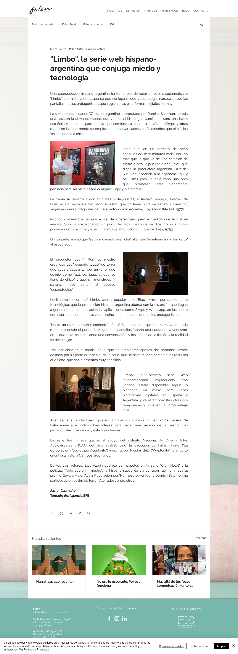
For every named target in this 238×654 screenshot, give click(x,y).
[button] (201, 24)
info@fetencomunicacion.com (51, 612)
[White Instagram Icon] (117, 618)
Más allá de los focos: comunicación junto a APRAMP (174, 583)
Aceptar (221, 646)
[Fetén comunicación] (119, 560)
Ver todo (201, 537)
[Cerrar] (233, 646)
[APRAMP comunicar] (179, 560)
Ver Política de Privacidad (34, 649)
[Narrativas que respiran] (59, 560)
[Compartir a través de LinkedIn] (70, 513)
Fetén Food (69, 24)
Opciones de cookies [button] (171, 646)
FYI (112, 24)
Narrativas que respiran (55, 581)
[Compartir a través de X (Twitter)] (61, 513)
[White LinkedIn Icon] (124, 618)
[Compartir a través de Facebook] (52, 513)
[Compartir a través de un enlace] (79, 513)
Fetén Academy (93, 24)
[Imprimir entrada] (88, 513)
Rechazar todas (199, 646)
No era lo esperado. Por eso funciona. (119, 583)
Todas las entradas (43, 24)
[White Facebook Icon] (109, 618)
